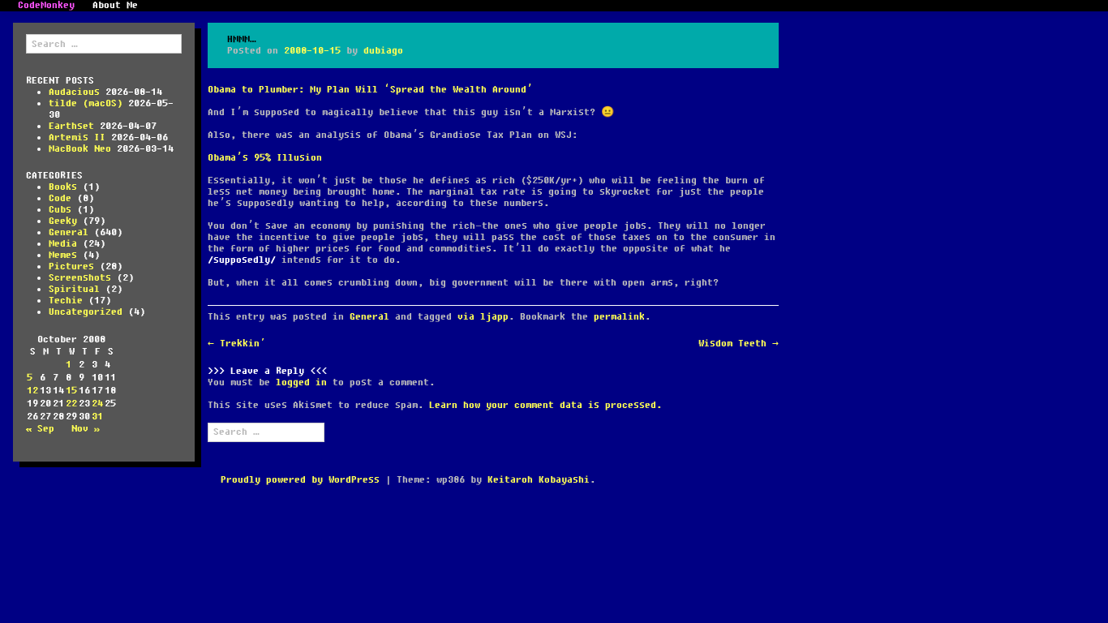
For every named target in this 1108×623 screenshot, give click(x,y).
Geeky (63, 221)
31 (97, 416)
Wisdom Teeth (738, 343)
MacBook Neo (80, 149)
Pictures (71, 266)
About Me (115, 5)
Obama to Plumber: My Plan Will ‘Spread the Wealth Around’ (370, 90)
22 (71, 403)
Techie (66, 300)
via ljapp (483, 317)
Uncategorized (85, 312)
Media (63, 244)
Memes (63, 255)
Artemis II (77, 137)
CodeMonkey (46, 5)
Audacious (74, 92)
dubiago (383, 51)
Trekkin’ (237, 343)
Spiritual (74, 289)
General (68, 232)
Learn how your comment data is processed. (545, 405)
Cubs (60, 210)
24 (97, 403)
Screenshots (80, 278)
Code (60, 198)
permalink (619, 317)
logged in (301, 382)
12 (32, 391)
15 (71, 391)
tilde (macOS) (85, 103)
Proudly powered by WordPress (300, 480)
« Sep (40, 429)
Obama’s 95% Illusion (265, 158)
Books (63, 187)
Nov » (85, 429)
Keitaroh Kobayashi (538, 480)
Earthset (71, 126)
